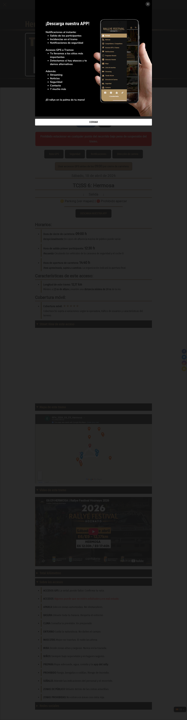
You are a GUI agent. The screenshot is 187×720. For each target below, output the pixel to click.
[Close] (148, 4)
